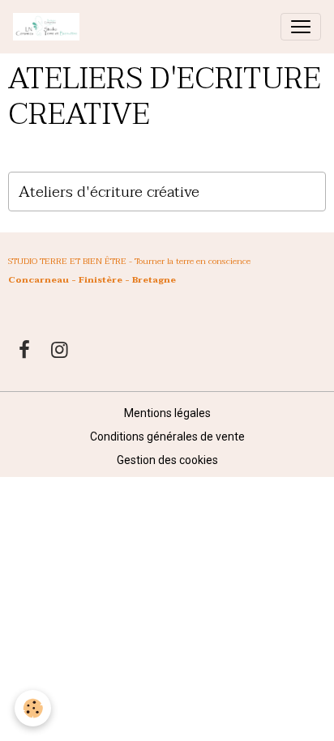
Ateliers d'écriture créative (109, 191)
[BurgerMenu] (300, 26)
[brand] (49, 26)
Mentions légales (167, 413)
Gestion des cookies (167, 460)
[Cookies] (33, 708)
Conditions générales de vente (167, 436)
